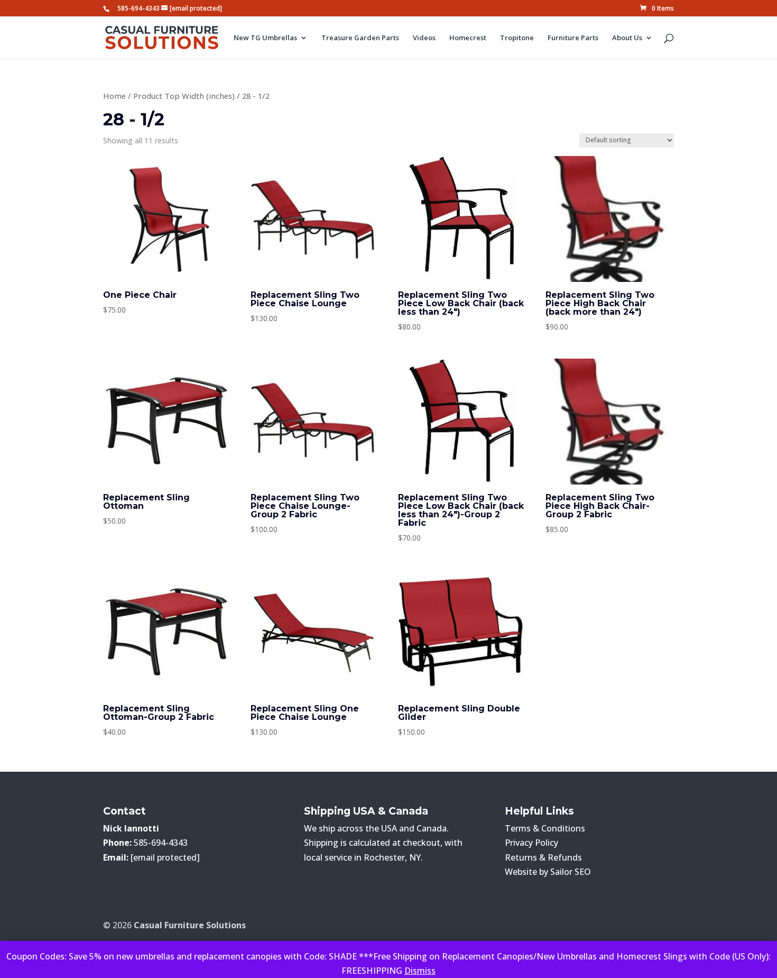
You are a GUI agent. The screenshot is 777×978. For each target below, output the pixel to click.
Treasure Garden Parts (360, 38)
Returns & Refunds (543, 857)
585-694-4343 (138, 8)
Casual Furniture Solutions (190, 925)
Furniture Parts (573, 38)
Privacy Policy (531, 842)
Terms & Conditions (545, 828)
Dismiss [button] (420, 970)
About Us (627, 38)
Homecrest (467, 38)
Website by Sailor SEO (548, 872)
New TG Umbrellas (265, 38)
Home (114, 95)
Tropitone (517, 38)
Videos (424, 38)
